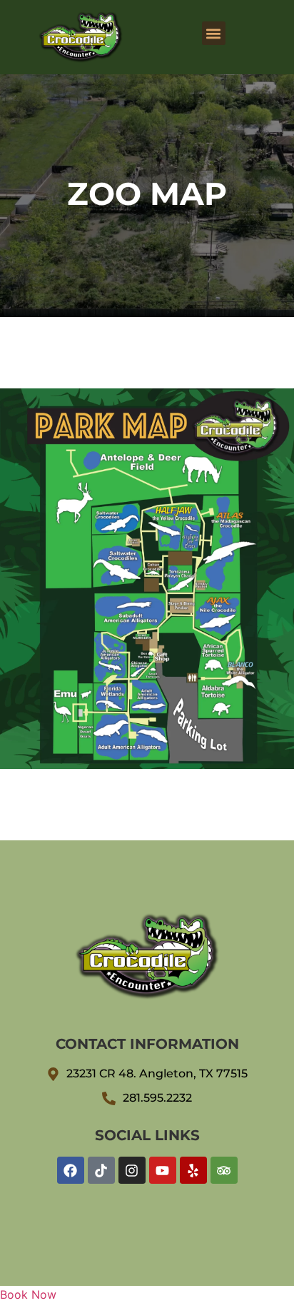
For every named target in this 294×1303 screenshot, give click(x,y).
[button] (213, 33)
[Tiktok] (101, 1170)
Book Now (28, 1294)
